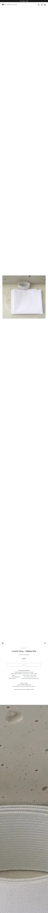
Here (30, 684)
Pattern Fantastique (24, 654)
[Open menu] (45, 4)
